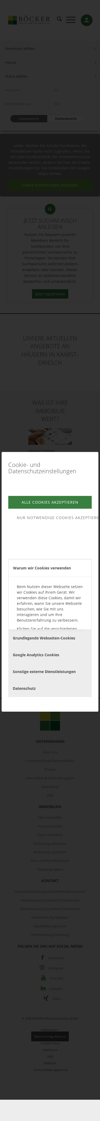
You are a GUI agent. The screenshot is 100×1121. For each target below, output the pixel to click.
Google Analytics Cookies (36, 654)
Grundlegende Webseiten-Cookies (44, 638)
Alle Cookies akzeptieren (50, 502)
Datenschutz (24, 688)
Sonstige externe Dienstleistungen (44, 671)
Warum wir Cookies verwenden (42, 567)
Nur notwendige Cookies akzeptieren (54, 517)
